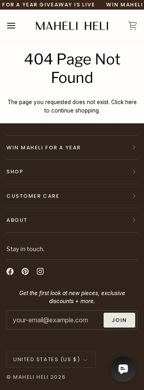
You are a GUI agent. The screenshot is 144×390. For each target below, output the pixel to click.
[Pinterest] (25, 271)
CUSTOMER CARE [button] (32, 196)
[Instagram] (40, 271)
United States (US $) (46, 359)
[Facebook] (10, 271)
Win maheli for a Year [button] (43, 147)
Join (119, 320)
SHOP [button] (14, 171)
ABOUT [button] (17, 220)
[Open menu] (18, 25)
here (131, 102)
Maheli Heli (30, 377)
